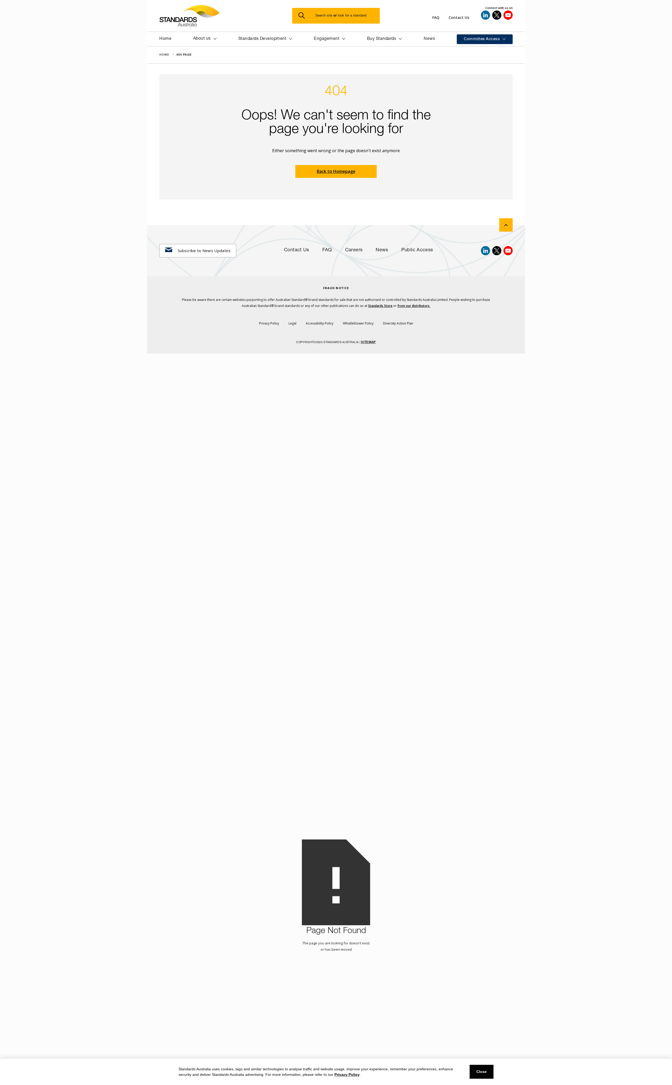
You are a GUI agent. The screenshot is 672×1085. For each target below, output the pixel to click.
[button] (339, 16)
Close (481, 1072)
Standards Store (380, 306)
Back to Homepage (336, 171)
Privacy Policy (347, 1074)
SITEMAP (368, 342)
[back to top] (506, 225)
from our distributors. (413, 306)
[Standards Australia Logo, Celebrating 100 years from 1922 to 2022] (225, 16)
